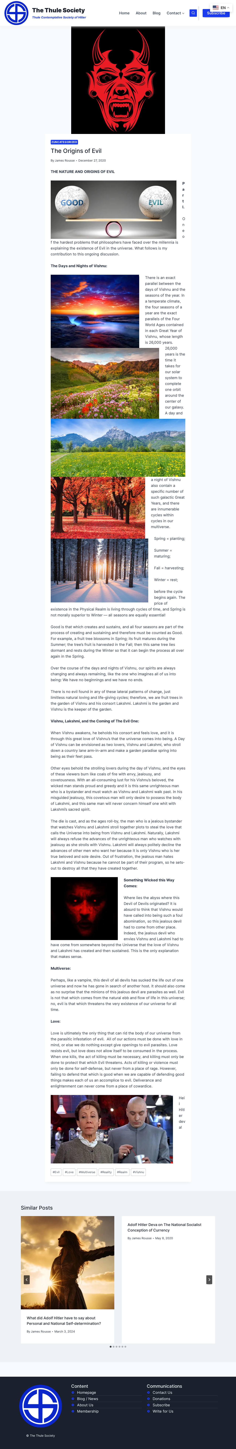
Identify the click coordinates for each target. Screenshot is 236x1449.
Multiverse (87, 1172)
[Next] (209, 1279)
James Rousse (65, 160)
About (141, 13)
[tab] (111, 1347)
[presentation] (67, 1262)
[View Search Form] (193, 13)
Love (69, 1172)
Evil (56, 1172)
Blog (157, 13)
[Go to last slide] (27, 1279)
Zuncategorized (64, 142)
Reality (106, 1172)
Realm (122, 1172)
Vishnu (138, 1172)
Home (124, 13)
